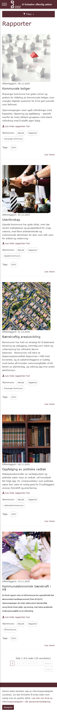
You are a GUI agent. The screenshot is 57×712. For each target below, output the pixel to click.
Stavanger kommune (13, 139)
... (40, 663)
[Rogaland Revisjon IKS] (16, 4)
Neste (48, 663)
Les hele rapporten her (17, 126)
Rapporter (32, 133)
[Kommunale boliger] (26, 57)
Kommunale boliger (16, 88)
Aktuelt (21, 133)
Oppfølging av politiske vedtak (24, 469)
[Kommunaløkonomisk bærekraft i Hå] (26, 555)
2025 (13, 147)
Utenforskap (11, 219)
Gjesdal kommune (12, 256)
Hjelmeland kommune (13, 505)
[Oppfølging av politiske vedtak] (26, 438)
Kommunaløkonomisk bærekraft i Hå (26, 587)
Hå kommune (10, 630)
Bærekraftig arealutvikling (21, 336)
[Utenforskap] (26, 188)
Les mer (49, 154)
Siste (48, 669)
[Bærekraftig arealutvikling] (26, 306)
